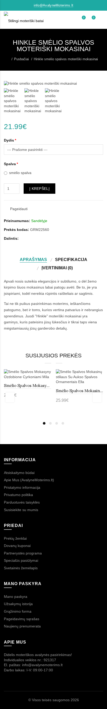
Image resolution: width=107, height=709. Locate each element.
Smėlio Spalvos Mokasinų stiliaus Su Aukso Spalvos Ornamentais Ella (79, 390)
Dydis (9, 140)
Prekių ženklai (15, 538)
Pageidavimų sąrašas (21, 619)
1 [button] (44, 423)
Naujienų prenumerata (22, 626)
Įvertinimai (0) (57, 267)
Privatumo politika (18, 495)
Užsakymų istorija (18, 604)
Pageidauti (19, 209)
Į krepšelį (39, 188)
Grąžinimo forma (17, 611)
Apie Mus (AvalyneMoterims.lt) (29, 480)
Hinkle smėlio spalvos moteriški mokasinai (66, 59)
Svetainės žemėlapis (21, 568)
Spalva (10, 164)
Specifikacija (71, 259)
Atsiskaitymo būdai (19, 473)
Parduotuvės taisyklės (22, 502)
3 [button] (56, 423)
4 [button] (63, 423)
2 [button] (50, 423)
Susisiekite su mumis (21, 510)
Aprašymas (33, 259)
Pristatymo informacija (22, 487)
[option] (13, 101)
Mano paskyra (15, 596)
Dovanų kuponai (17, 546)
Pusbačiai (21, 59)
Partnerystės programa (23, 553)
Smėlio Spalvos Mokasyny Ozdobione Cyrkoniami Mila (27, 385)
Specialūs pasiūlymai (21, 560)
